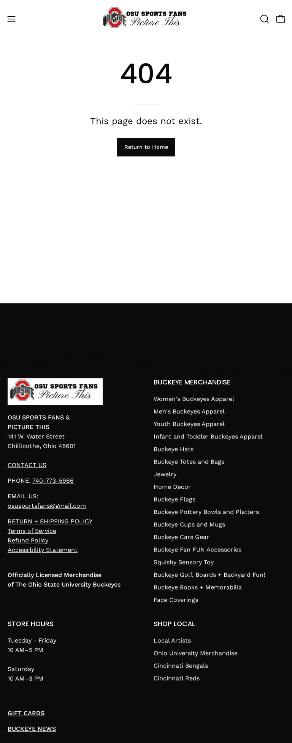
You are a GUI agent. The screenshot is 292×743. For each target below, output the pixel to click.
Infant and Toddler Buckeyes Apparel (208, 436)
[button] (264, 19)
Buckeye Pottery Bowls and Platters (206, 511)
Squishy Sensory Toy (184, 562)
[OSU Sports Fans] (146, 19)
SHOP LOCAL (174, 624)
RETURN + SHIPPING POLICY (50, 521)
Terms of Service (32, 531)
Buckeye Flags (174, 499)
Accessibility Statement (43, 550)
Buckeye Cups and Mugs (189, 524)
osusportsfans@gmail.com (47, 506)
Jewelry (165, 474)
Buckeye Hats (174, 449)
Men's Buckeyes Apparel (189, 411)
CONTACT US (27, 465)
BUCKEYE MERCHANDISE (192, 382)
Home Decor (172, 486)
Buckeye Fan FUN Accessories (197, 549)
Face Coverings (176, 599)
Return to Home (146, 147)
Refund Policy (28, 540)
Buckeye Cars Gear (181, 537)
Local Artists (172, 640)
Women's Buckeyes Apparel (194, 398)
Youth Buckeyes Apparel (189, 423)
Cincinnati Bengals (181, 665)
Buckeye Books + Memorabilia (198, 587)
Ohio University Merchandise (196, 653)
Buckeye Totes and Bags (189, 461)
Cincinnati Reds (177, 678)
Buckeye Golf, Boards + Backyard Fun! (209, 574)
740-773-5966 (53, 481)
